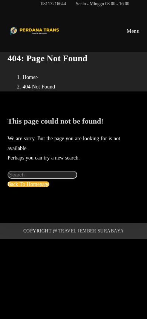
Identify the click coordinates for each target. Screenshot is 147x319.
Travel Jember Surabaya (91, 231)
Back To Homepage (28, 184)
